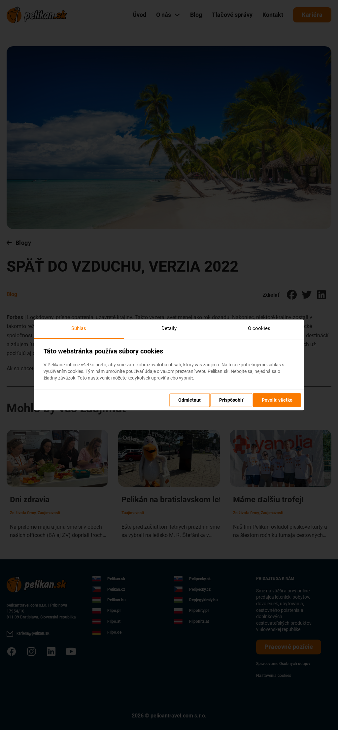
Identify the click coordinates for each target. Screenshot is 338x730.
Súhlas (78, 328)
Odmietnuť (189, 400)
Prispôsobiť (231, 400)
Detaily (169, 328)
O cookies (259, 328)
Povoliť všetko (277, 400)
